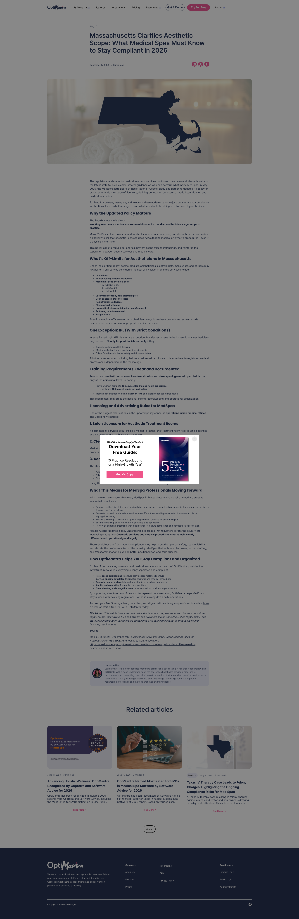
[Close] (194, 438)
